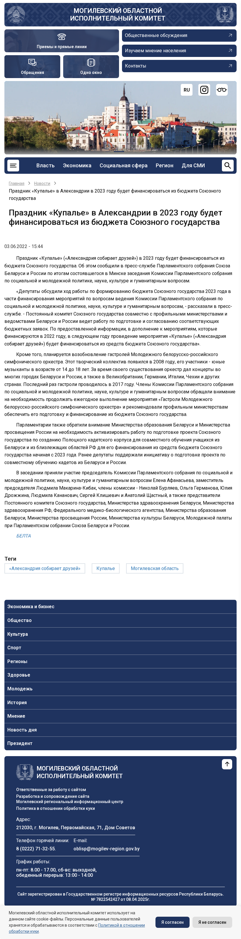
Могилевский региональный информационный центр (69, 801)
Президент (20, 743)
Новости (42, 183)
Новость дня (22, 730)
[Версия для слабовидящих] (222, 90)
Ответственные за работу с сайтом (51, 789)
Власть (45, 165)
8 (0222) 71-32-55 (35, 849)
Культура (17, 634)
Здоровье (18, 675)
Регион (164, 165)
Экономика (77, 165)
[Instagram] (204, 90)
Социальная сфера (124, 165)
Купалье (105, 568)
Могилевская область (155, 568)
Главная (16, 183)
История (17, 702)
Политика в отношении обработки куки (55, 808)
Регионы (17, 661)
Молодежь (20, 689)
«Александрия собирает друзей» (45, 568)
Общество (19, 620)
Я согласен (172, 922)
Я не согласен (212, 922)
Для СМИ (193, 165)
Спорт (14, 647)
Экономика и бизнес (30, 606)
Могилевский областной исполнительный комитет (117, 14)
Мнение (16, 716)
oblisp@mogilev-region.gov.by (106, 849)
